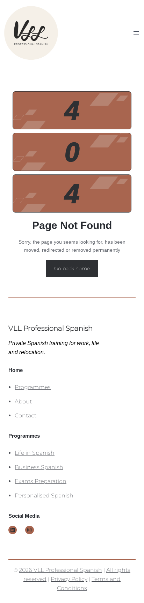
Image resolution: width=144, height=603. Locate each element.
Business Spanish (39, 467)
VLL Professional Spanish (50, 328)
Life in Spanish (35, 452)
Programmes (33, 386)
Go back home (72, 268)
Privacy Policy (69, 578)
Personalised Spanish (44, 495)
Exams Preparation (40, 481)
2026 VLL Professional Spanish (60, 569)
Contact (25, 415)
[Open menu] (136, 33)
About (23, 401)
